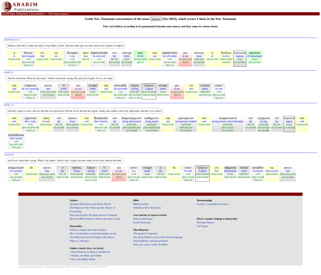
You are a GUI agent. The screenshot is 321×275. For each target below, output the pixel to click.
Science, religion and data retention (88, 229)
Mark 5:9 (8, 73)
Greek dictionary (142, 222)
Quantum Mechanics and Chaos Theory (90, 204)
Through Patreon (205, 222)
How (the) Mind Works (83, 259)
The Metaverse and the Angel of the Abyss (92, 237)
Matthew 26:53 (11, 40)
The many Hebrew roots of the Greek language (157, 237)
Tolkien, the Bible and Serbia (86, 255)
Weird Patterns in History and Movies (90, 252)
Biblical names (141, 204)
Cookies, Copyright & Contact (213, 204)
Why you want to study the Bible (150, 244)
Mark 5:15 (9, 105)
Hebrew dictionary (143, 218)
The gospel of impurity (145, 233)
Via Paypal (202, 226)
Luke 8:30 (8, 155)
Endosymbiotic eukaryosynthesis (150, 240)
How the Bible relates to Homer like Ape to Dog (95, 218)
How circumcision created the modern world (93, 233)
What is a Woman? (79, 240)
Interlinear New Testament (147, 207)
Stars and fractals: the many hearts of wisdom (93, 215)
